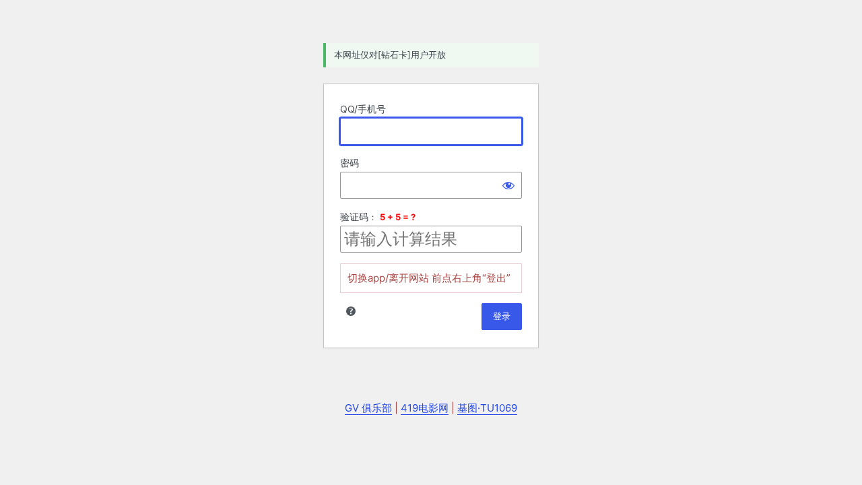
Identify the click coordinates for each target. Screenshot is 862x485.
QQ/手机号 (363, 109)
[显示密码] (508, 185)
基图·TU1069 (487, 407)
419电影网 (425, 407)
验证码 (354, 216)
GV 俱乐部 (368, 407)
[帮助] (351, 311)
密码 (349, 162)
